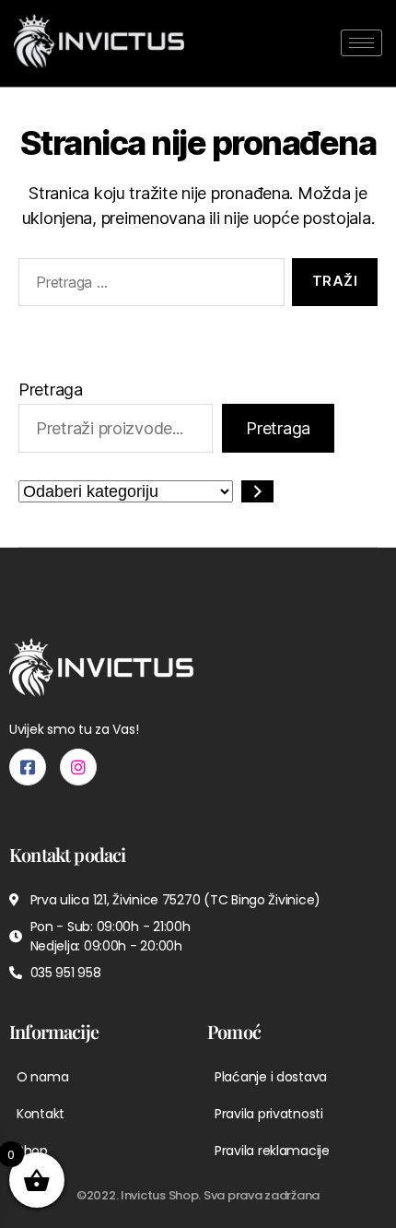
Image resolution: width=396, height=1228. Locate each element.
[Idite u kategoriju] (257, 491)
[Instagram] (78, 767)
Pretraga (50, 389)
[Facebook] (27, 767)
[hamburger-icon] (361, 43)
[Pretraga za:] (148, 285)
